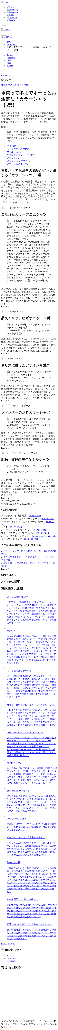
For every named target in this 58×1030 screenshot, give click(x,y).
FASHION (12, 44)
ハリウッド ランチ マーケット (22, 155)
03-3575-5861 (16, 527)
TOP (9, 42)
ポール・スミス (15, 152)
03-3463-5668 (40, 530)
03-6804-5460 (35, 515)
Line (9, 60)
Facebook (11, 58)
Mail (9, 63)
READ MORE (8, 943)
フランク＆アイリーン (18, 164)
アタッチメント (15, 158)
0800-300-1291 (31, 539)
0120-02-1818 (42, 533)
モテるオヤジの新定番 (14, 85)
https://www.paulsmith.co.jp (43, 536)
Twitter (10, 55)
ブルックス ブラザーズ (18, 161)
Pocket (10, 65)
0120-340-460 (48, 518)
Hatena (10, 68)
